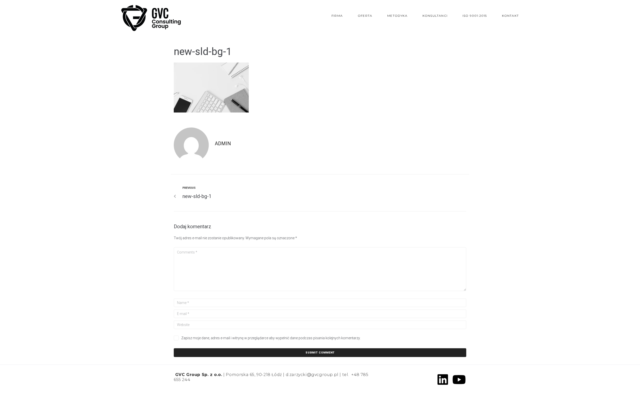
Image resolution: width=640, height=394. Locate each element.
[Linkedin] (443, 379)
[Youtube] (459, 379)
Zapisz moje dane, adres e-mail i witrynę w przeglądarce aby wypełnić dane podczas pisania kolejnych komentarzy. (270, 338)
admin (223, 143)
